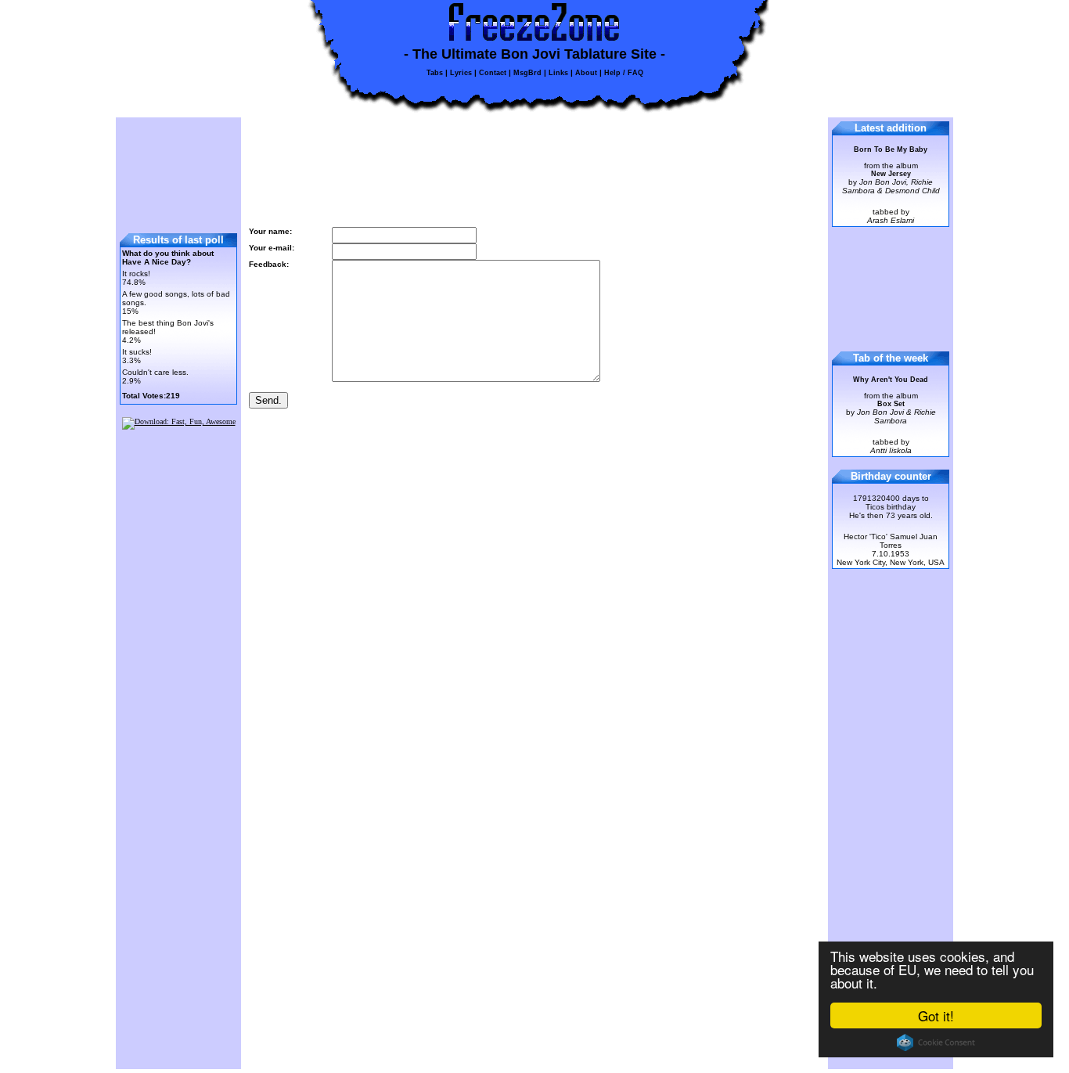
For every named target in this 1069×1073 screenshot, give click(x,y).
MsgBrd (527, 73)
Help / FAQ (623, 73)
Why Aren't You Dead (890, 379)
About (586, 73)
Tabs (435, 73)
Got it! (936, 1015)
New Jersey (891, 174)
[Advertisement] (179, 170)
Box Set (891, 404)
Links (558, 73)
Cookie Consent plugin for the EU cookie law (936, 1042)
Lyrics (461, 73)
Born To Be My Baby (890, 149)
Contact (492, 73)
